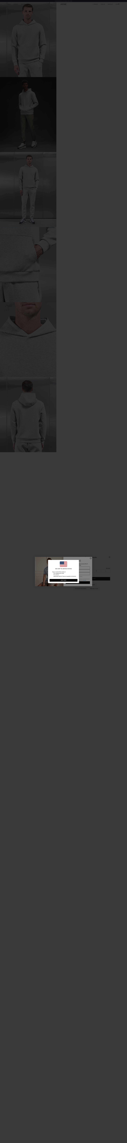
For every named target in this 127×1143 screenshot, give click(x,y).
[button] (76, 580)
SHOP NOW (63, 580)
